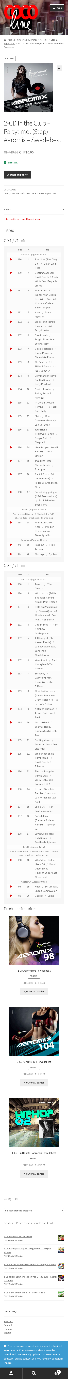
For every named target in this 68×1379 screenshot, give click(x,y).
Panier (52, 1370)
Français (8, 1321)
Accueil (11, 39)
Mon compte (11, 1373)
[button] (59, 68)
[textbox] (34, 1210)
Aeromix (44, 39)
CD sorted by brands (27, 39)
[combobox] (34, 1210)
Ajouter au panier (17, 174)
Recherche (34, 1373)
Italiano (8, 1328)
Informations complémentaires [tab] (22, 219)
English (7, 1332)
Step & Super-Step (46, 193)
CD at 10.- (31, 193)
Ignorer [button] (8, 1362)
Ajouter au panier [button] (34, 991)
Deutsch (8, 1325)
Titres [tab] (7, 209)
